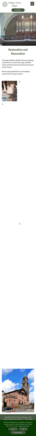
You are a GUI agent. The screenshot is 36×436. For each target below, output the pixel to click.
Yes (13, 429)
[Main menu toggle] (32, 4)
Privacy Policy (29, 419)
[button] (18, 10)
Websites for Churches (15, 419)
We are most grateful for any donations (16, 71)
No (23, 429)
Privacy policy (18, 432)
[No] (34, 428)
